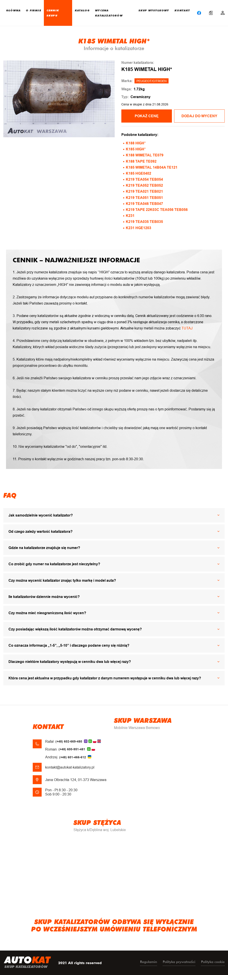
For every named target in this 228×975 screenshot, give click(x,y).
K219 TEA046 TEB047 (144, 204)
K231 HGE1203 (138, 228)
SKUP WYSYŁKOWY (153, 10)
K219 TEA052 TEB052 (144, 185)
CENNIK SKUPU (53, 12)
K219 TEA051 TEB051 (144, 198)
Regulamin (148, 962)
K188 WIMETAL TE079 (144, 155)
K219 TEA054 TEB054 (144, 179)
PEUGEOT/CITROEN (151, 81)
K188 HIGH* (136, 143)
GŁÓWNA (13, 10)
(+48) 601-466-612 (72, 757)
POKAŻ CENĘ (147, 116)
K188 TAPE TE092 (141, 161)
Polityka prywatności (179, 962)
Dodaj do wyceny (199, 116)
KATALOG (82, 10)
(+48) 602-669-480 (68, 741)
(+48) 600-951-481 (72, 749)
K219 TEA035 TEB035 (144, 222)
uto (27, 962)
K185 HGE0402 (138, 173)
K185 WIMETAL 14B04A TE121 (151, 167)
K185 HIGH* (136, 149)
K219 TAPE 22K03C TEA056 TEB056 (157, 210)
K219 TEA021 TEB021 (144, 191)
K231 (130, 216)
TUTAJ (187, 328)
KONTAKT (182, 10)
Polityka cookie (213, 962)
